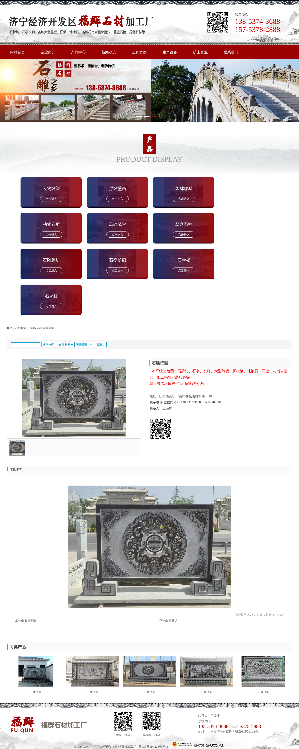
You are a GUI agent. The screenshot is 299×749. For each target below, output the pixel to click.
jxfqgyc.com (82, 746)
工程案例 (139, 52)
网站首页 (17, 52)
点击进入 (51, 198)
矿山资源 (200, 52)
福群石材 (35, 328)
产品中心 (78, 52)
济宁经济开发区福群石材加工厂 (115, 746)
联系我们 (231, 52)
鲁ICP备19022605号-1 (155, 746)
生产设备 (170, 52)
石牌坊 (173, 620)
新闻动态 (108, 52)
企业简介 (48, 52)
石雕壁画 (30, 620)
